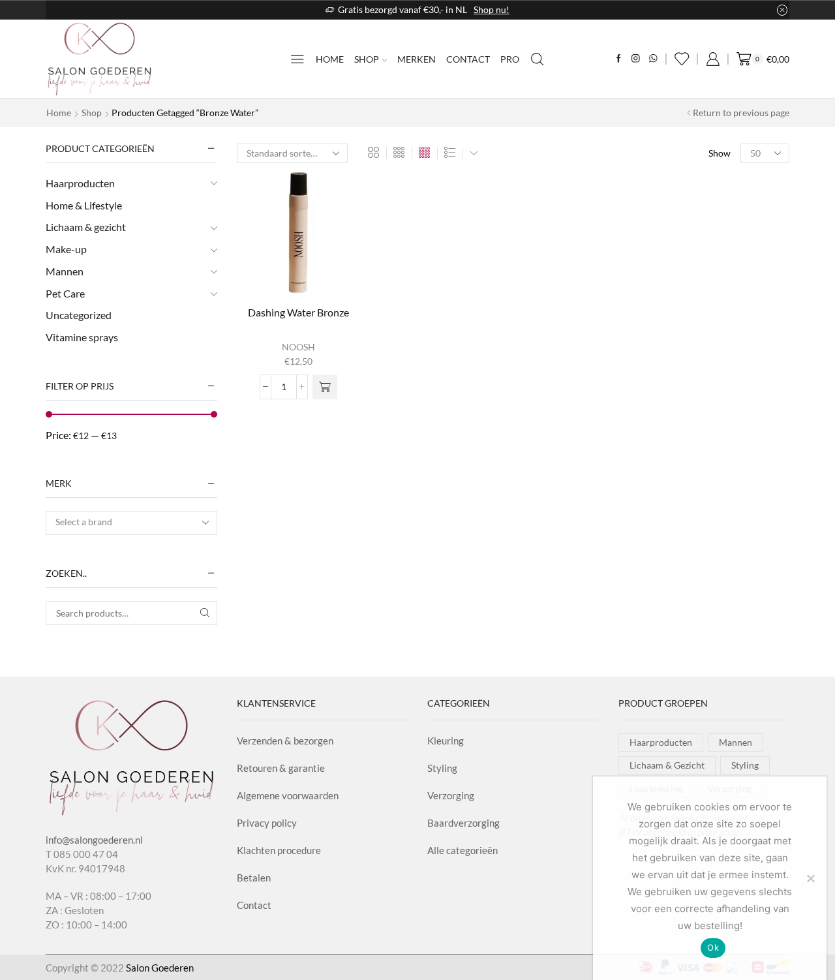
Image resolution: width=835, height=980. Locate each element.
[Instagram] (635, 59)
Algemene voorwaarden (288, 795)
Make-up (66, 249)
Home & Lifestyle (84, 205)
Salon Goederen (160, 967)
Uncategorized (79, 315)
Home (330, 59)
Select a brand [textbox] (83, 521)
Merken (416, 59)
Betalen (254, 877)
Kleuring (445, 740)
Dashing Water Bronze (298, 312)
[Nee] (810, 878)
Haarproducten (80, 183)
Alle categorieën (462, 850)
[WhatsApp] (653, 59)
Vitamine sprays (82, 337)
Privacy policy (267, 823)
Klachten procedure (279, 850)
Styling (442, 768)
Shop (366, 59)
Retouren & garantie (281, 768)
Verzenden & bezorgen (285, 740)
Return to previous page (741, 112)
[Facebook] (619, 59)
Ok (713, 947)
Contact (468, 59)
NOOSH (298, 346)
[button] (324, 387)
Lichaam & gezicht (86, 227)
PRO (509, 59)
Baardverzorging (463, 823)
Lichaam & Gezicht (667, 765)
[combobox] (131, 523)
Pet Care (65, 293)
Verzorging (450, 795)
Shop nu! (491, 9)
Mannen (65, 271)
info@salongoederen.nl (94, 840)
